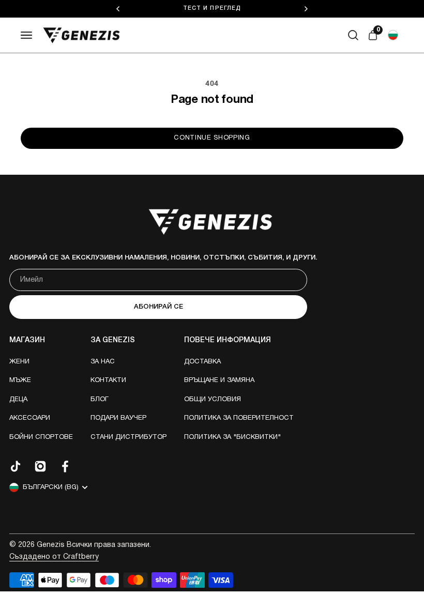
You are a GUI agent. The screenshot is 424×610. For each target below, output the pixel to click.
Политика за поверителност (239, 418)
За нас (102, 362)
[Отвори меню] (27, 35)
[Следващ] (306, 9)
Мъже (20, 380)
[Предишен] (117, 9)
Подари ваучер (118, 418)
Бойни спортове (41, 437)
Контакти (108, 380)
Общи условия (212, 399)
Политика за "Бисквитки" (232, 437)
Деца (18, 399)
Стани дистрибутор (128, 437)
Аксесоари (29, 418)
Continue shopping (212, 138)
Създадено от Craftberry (54, 557)
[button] (393, 35)
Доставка (202, 362)
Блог (99, 399)
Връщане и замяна (219, 380)
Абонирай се (158, 307)
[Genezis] (81, 35)
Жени (19, 362)
